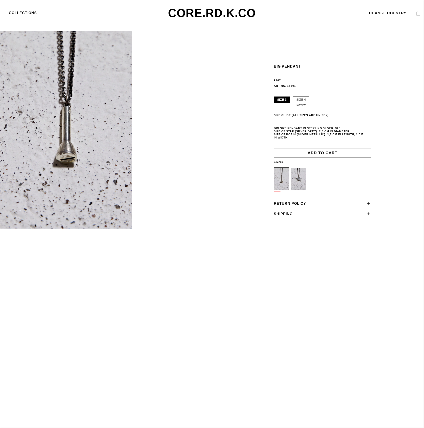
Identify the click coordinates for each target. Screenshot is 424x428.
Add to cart (322, 153)
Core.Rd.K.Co (212, 13)
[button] (322, 203)
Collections (23, 13)
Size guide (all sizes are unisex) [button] (301, 115)
